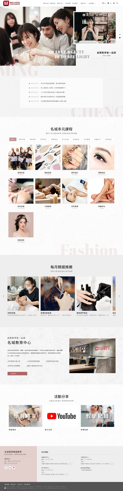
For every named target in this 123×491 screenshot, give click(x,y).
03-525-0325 (49, 470)
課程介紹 (59, 3)
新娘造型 (108, 139)
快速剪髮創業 (17, 313)
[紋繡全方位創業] (101, 293)
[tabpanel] (61, 36)
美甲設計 (43, 139)
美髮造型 (33, 139)
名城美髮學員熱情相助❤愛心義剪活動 (53, 101)
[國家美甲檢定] (65, 293)
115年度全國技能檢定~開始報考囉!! (53, 92)
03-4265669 (88, 459)
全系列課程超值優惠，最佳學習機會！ (54, 83)
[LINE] (10, 467)
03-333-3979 (49, 459)
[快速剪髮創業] (29, 293)
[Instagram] (14, 467)
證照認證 (22, 139)
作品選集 (75, 3)
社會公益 (20, 484)
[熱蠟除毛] (101, 191)
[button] (117, 3)
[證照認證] (20, 157)
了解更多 (17, 373)
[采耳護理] (74, 191)
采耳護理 (87, 139)
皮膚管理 (76, 139)
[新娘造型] (20, 224)
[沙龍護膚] (47, 191)
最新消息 (53, 3)
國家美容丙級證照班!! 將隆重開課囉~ (53, 97)
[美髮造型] (47, 157)
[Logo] (12, 3)
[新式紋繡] (20, 191)
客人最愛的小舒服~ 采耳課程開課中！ (54, 88)
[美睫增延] (101, 157)
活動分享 (83, 3)
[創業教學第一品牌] (92, 355)
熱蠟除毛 (97, 139)
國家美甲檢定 (53, 313)
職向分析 (13, 484)
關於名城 (46, 3)
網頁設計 (69, 488)
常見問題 (68, 3)
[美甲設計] (74, 157)
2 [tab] (119, 37)
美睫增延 (54, 139)
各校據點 (91, 3)
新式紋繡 (65, 139)
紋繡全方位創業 (90, 313)
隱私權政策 (27, 484)
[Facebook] (6, 467)
